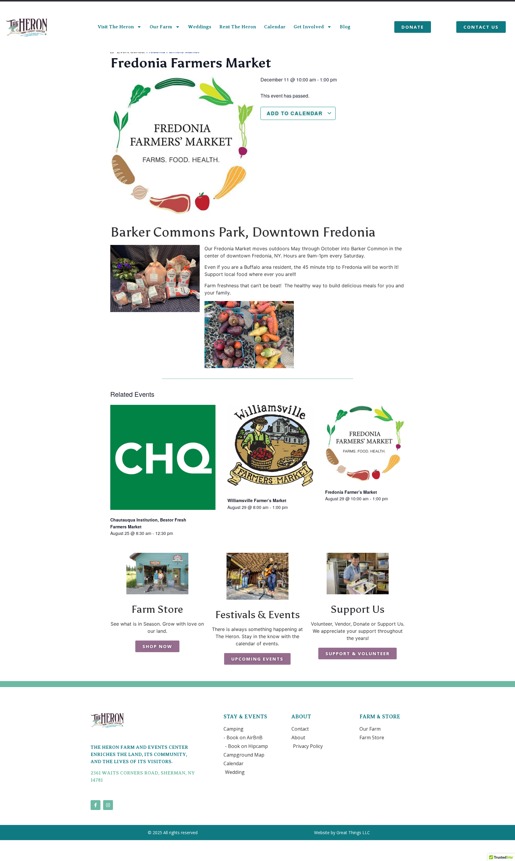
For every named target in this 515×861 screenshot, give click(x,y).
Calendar (275, 27)
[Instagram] (108, 805)
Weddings (199, 27)
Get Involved (309, 27)
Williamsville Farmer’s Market (256, 500)
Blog (345, 27)
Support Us (357, 609)
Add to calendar (296, 113)
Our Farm (161, 27)
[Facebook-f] (95, 805)
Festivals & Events (257, 614)
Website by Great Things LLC (342, 832)
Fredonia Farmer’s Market (351, 492)
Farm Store (157, 609)
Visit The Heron (115, 27)
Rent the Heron (237, 27)
